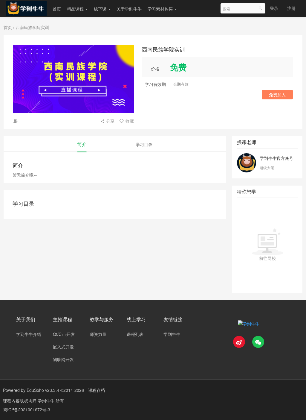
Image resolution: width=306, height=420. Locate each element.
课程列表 (135, 334)
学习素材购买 (161, 9)
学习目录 (144, 144)
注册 (291, 8)
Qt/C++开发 (64, 334)
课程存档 (96, 390)
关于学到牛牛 (129, 9)
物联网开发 (63, 359)
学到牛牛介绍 (28, 334)
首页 (57, 9)
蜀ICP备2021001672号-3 (26, 410)
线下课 (101, 9)
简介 (82, 144)
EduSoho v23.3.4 (43, 390)
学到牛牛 (171, 334)
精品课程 (76, 9)
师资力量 (98, 334)
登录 (274, 8)
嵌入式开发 (63, 347)
